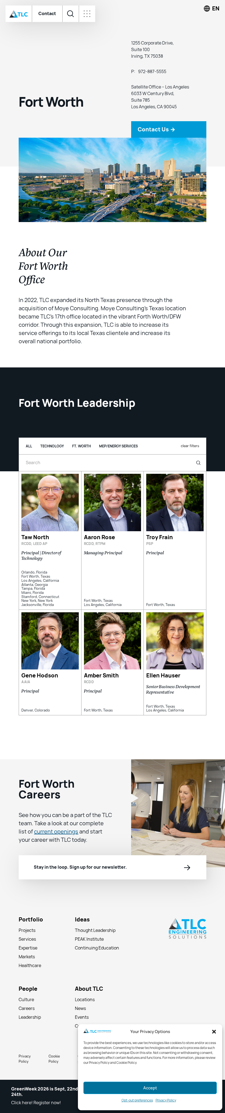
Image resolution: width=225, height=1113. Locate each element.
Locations (85, 1000)
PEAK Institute (89, 939)
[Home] (18, 13)
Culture (26, 1000)
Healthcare (30, 965)
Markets (27, 957)
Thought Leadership (95, 930)
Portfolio (31, 919)
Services (27, 939)
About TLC (89, 988)
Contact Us (156, 129)
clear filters (190, 446)
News (80, 1008)
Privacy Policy (166, 1100)
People (28, 988)
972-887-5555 (152, 71)
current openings (56, 831)
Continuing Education (97, 948)
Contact (47, 13)
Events (82, 1017)
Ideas (82, 919)
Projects (27, 930)
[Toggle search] (70, 13)
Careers (27, 1008)
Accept (150, 1088)
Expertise (28, 948)
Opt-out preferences (137, 1100)
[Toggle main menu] (87, 13)
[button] (214, 1031)
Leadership (30, 1017)
